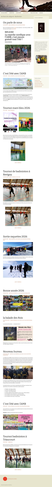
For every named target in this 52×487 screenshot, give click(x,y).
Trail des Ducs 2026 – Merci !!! (39, 84)
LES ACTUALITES (25, 12)
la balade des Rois (13, 317)
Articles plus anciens (10, 478)
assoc (10, 24)
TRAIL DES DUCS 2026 (33, 12)
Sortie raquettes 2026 (15, 236)
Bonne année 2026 (13, 290)
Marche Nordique (22, 24)
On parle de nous (12, 22)
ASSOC (11, 293)
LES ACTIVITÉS (18, 12)
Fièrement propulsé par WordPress (6, 484)
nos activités (13, 28)
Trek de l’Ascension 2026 (38, 83)
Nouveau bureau (12, 351)
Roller (29, 293)
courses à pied (17, 75)
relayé (15, 27)
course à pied (17, 24)
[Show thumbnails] (18, 162)
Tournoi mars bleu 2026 (16, 108)
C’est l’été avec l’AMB (14, 73)
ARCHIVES (41, 12)
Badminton (13, 24)
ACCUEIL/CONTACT (4, 12)
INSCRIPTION (11, 12)
